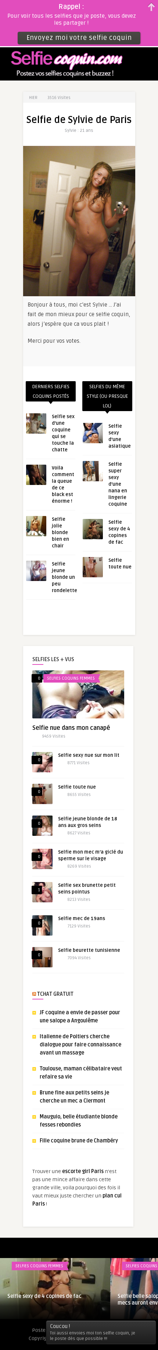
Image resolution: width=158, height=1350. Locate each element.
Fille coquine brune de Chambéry (79, 1141)
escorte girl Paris (83, 1171)
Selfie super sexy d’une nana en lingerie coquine (117, 484)
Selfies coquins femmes (71, 678)
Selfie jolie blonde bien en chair (60, 532)
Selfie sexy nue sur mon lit (88, 755)
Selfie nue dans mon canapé (71, 728)
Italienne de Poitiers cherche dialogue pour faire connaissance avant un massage (80, 1044)
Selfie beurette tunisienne (89, 950)
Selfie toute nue (77, 787)
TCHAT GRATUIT (55, 994)
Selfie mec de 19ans (81, 919)
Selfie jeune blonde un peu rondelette (64, 577)
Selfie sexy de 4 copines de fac (44, 1296)
